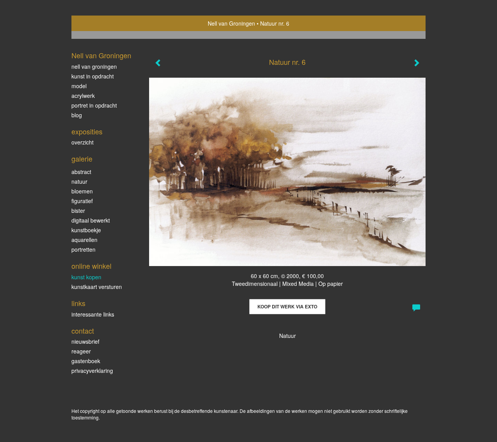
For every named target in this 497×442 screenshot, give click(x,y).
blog (76, 115)
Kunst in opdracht (92, 76)
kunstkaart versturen (96, 287)
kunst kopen (86, 277)
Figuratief (82, 201)
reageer (81, 351)
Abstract (81, 172)
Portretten (83, 249)
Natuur (79, 181)
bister (78, 210)
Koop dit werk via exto (287, 306)
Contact (82, 331)
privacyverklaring (92, 370)
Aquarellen (84, 240)
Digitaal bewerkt (90, 220)
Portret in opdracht (94, 105)
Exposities (87, 131)
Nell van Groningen (231, 23)
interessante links (92, 314)
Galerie (81, 159)
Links (78, 303)
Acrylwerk (83, 95)
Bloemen (82, 191)
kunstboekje (86, 230)
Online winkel (91, 266)
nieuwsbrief (85, 341)
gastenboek (85, 361)
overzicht (82, 142)
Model (79, 86)
